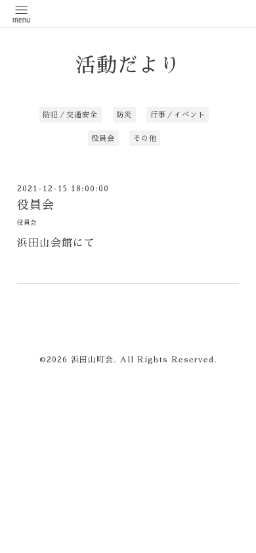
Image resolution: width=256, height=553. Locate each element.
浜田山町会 (92, 360)
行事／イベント (177, 115)
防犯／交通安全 (70, 115)
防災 (124, 115)
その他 (145, 138)
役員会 (103, 138)
